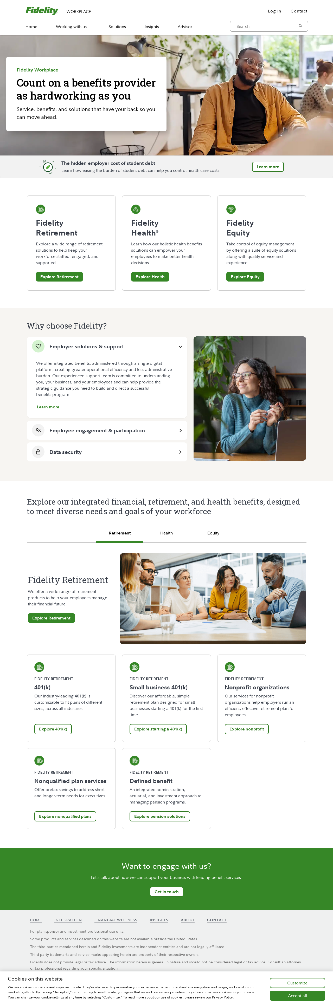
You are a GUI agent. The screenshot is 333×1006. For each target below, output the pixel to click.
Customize (297, 983)
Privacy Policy (222, 997)
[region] (166, 988)
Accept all (297, 995)
